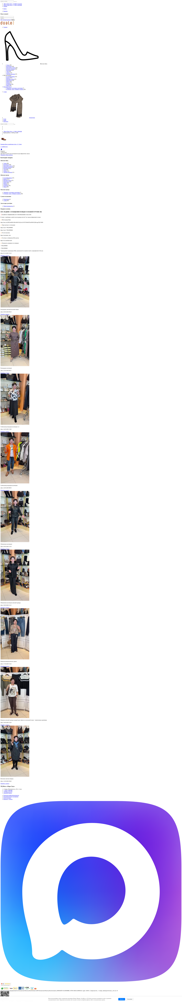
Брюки (8, 77)
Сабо (7, 71)
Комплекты (9, 80)
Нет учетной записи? (6, 19)
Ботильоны (9, 70)
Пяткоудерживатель (8, 206)
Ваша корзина (9, 155)
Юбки (7, 85)
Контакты (5, 121)
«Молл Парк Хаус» (12, 3)
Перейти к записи (5, 255)
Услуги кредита (7, 798)
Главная (5, 27)
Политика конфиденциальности (11, 795)
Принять (122, 999)
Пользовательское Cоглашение (10, 796)
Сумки (5, 91)
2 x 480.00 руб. (4, 146)
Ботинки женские (10, 69)
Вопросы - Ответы (7, 799)
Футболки (8, 84)
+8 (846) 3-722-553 (7, 791)
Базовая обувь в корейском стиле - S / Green (11, 144)
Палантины (32, 117)
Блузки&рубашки (10, 76)
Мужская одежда (7, 86)
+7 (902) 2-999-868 (7, 790)
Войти (13, 19)
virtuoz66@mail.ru (7, 793)
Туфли (8, 65)
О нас (4, 119)
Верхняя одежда (10, 79)
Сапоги (8, 72)
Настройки (129, 999)
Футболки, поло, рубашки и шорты (15, 89)
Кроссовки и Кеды (11, 67)
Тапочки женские (10, 74)
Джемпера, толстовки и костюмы (14, 88)
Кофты (8, 81)
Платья (8, 83)
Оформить (3, 155)
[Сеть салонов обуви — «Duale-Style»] (7, 24)
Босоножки (9, 66)
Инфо (4, 120)
